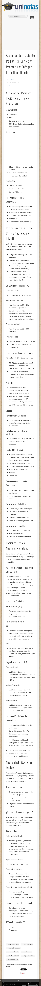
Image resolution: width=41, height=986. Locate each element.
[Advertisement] (20, 34)
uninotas (11, 79)
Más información (33, 985)
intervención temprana (14, 948)
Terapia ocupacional (14, 86)
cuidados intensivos (13, 944)
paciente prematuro (13, 956)
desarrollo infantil (28, 944)
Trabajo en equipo (13, 959)
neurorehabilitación (13, 952)
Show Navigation (32, 17)
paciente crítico (27, 952)
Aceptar (24, 985)
